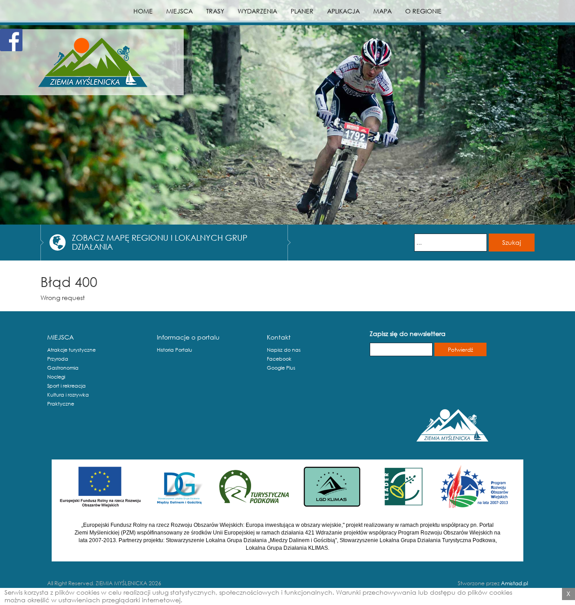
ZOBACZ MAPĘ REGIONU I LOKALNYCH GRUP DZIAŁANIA (160, 242)
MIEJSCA (179, 11)
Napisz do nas (284, 349)
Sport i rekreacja (66, 385)
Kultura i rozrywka (68, 394)
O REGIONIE (423, 11)
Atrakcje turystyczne (71, 349)
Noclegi (56, 376)
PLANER (302, 11)
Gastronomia (63, 367)
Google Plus (281, 367)
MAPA (382, 11)
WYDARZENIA (257, 11)
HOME (143, 11)
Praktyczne (60, 403)
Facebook (279, 358)
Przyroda (57, 358)
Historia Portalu (174, 349)
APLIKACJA (343, 11)
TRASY (215, 11)
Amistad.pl (514, 583)
